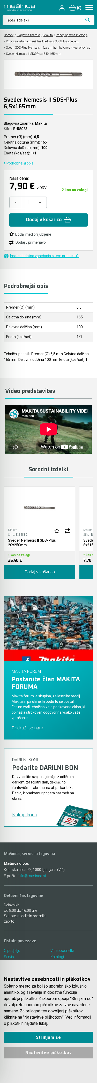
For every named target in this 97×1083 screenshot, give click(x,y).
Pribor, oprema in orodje (71, 35)
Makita (48, 35)
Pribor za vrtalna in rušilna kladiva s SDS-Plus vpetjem (42, 41)
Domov (8, 35)
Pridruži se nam (27, 728)
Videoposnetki (62, 950)
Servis (9, 957)
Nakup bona (24, 815)
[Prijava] (62, 7)
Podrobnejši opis (19, 163)
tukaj (43, 1023)
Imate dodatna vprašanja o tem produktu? (44, 256)
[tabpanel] (39, 533)
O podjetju (12, 950)
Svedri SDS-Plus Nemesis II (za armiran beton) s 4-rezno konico (48, 47)
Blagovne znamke (28, 35)
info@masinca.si (32, 876)
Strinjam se (48, 1037)
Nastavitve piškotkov (48, 1052)
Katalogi (57, 957)
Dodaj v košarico (44, 220)
